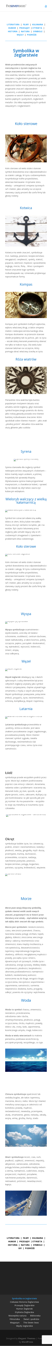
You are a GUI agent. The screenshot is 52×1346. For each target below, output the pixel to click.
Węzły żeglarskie (24, 1325)
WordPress (27, 1342)
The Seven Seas (31, 1322)
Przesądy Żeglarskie (24, 1305)
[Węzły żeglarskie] (24, 34)
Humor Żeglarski (24, 1308)
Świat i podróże (31, 1319)
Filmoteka (15, 1319)
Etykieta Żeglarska (24, 1312)
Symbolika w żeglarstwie (24, 1298)
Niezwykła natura (17, 1315)
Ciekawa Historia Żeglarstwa (24, 1302)
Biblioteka (35, 1315)
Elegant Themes (26, 1338)
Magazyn (14, 1322)
